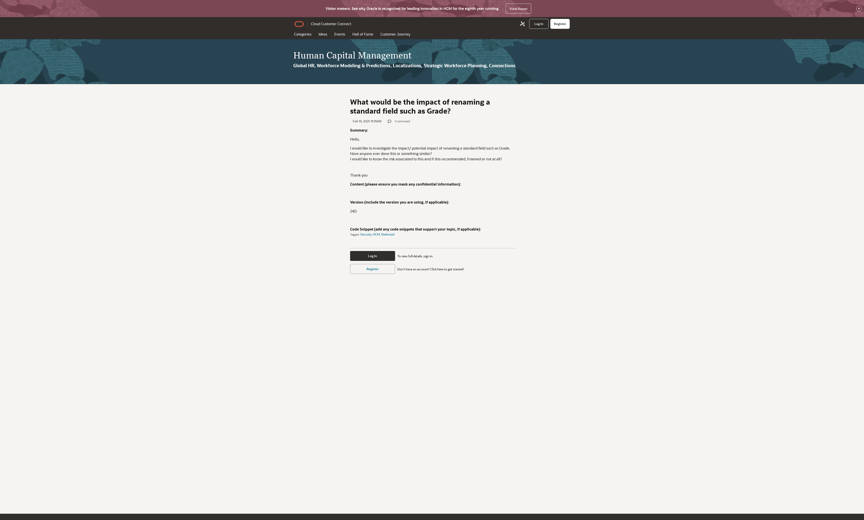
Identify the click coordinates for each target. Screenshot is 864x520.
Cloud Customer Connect (331, 23)
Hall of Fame (362, 34)
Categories (302, 34)
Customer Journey (395, 34)
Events (339, 34)
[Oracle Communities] (522, 24)
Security (365, 234)
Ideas (323, 34)
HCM (376, 234)
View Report (518, 9)
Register (373, 269)
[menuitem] (539, 24)
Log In (372, 256)
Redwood (387, 234)
